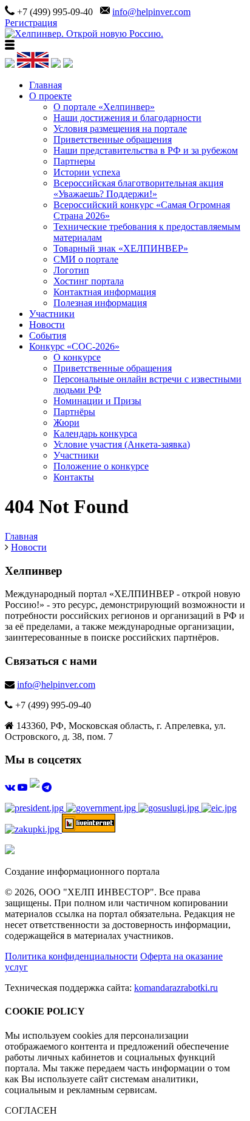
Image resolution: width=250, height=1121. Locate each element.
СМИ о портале (85, 259)
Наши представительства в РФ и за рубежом (145, 150)
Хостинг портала (88, 281)
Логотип (71, 270)
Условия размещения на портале (120, 128)
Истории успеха (86, 172)
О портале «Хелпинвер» (104, 107)
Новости (47, 324)
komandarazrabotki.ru (176, 987)
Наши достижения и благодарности (127, 118)
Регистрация (31, 23)
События (47, 335)
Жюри (66, 422)
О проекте (50, 96)
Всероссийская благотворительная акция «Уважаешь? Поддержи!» (138, 188)
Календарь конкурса (95, 433)
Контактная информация (104, 292)
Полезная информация (100, 303)
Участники (52, 314)
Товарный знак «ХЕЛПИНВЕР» (120, 248)
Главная (45, 85)
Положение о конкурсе (101, 466)
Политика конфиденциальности (71, 956)
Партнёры (74, 412)
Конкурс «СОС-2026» (74, 346)
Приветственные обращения (112, 139)
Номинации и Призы (97, 401)
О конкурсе (77, 357)
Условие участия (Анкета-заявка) (121, 444)
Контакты (73, 477)
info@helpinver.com (151, 12)
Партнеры (74, 161)
